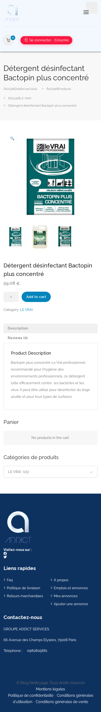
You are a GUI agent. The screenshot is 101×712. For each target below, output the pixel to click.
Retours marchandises (25, 596)
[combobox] (50, 472)
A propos (61, 580)
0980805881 (37, 651)
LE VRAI (26, 310)
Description (18, 328)
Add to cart (36, 297)
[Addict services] (11, 12)
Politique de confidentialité (30, 695)
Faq (10, 580)
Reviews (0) (17, 338)
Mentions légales (50, 689)
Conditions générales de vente (62, 702)
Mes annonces (66, 596)
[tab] (50, 328)
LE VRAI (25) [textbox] (18, 472)
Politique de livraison (23, 588)
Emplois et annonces (71, 588)
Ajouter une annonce (71, 604)
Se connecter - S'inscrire (48, 40)
